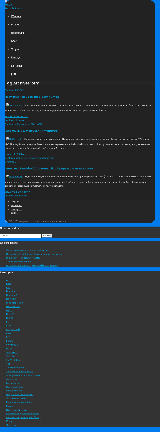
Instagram (16, 209)
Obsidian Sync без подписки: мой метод (27, 250)
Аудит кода (12, 379)
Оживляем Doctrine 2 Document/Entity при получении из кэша (49, 168)
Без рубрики (12, 383)
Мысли (9, 405)
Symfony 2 (12, 344)
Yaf (8, 363)
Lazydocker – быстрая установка (23, 257)
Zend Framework (15, 367)
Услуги (15, 49)
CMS (8, 283)
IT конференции (14, 302)
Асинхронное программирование (23, 375)
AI (7, 279)
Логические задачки (16, 398)
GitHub (14, 213)
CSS (8, 287)
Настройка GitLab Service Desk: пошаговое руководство (35, 254)
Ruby (9, 325)
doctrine (9, 120)
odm (16, 120)
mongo (31, 158)
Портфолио (18, 33)
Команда (16, 57)
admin (24, 116)
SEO (8, 337)
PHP (8, 321)
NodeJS (10, 314)
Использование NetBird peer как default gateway (32, 265)
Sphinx (9, 341)
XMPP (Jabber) (14, 360)
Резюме (15, 24)
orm (21, 120)
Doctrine (11, 291)
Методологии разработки (19, 402)
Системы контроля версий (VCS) (23, 417)
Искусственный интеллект (19, 394)
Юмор (9, 421)
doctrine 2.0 (20, 158)
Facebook (16, 205)
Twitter (15, 201)
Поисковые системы (16, 409)
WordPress (12, 352)
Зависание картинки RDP (19, 261)
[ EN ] (14, 74)
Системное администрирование (22, 413)
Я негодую (11, 425)
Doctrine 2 (10, 90)
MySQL (31, 124)
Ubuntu (10, 348)
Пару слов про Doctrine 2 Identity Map (32, 97)
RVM (8, 333)
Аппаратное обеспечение (19, 371)
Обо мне (16, 16)
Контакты (16, 66)
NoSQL (20, 90)
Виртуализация (14, 390)
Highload (22, 124)
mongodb (40, 158)
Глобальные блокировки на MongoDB (31, 131)
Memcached (13, 306)
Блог (14, 41)
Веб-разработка (14, 386)
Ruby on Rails (13, 329)
